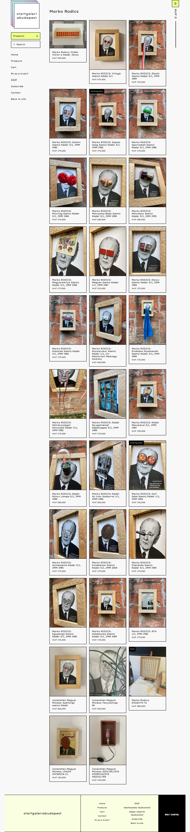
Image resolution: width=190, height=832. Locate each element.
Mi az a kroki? (19, 73)
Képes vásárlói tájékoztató (137, 813)
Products (18, 36)
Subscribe (17, 86)
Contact (16, 92)
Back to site (18, 99)
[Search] (14, 44)
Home (14, 54)
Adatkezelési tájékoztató (137, 807)
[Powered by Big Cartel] (172, 813)
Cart (13, 67)
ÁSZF (14, 80)
